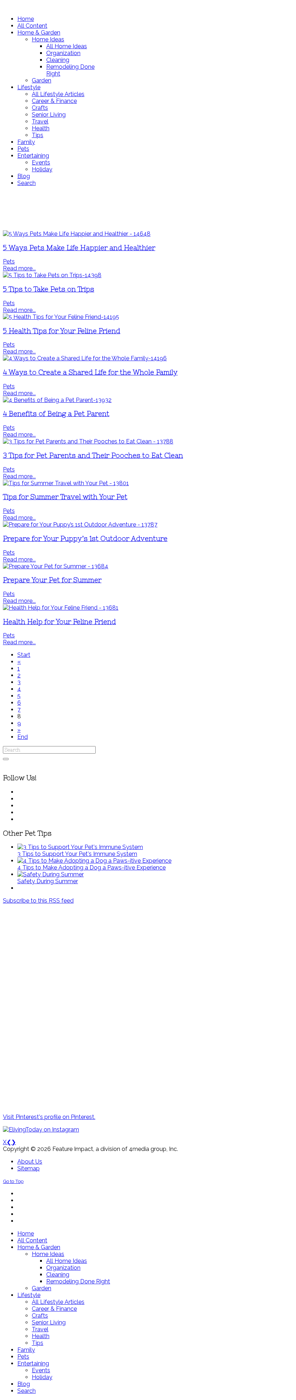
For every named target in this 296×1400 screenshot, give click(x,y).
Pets (9, 261)
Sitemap (28, 1168)
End (22, 736)
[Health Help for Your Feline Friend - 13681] (60, 607)
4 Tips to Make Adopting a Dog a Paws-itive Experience (91, 867)
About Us (29, 1161)
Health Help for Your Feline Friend (59, 622)
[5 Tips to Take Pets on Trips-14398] (52, 275)
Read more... (19, 268)
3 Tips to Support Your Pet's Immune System (77, 853)
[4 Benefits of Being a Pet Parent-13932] (57, 400)
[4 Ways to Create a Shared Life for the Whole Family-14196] (85, 358)
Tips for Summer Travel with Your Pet (65, 497)
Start (23, 654)
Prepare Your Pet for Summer (52, 580)
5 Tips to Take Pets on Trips (48, 289)
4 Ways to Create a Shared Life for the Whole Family (90, 372)
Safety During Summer (47, 881)
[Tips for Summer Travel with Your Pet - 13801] (66, 483)
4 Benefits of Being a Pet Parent (56, 413)
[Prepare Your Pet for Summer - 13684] (55, 566)
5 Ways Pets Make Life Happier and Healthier (79, 248)
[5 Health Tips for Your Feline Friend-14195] (61, 316)
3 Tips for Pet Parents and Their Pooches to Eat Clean (93, 455)
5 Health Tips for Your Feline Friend (61, 331)
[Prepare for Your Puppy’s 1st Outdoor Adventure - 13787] (80, 524)
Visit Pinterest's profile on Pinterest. (49, 1117)
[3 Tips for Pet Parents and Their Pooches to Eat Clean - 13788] (88, 441)
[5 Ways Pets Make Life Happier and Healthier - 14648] (77, 233)
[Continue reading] (80, 847)
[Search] (6, 759)
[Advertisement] (148, 208)
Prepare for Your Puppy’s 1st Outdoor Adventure (85, 538)
